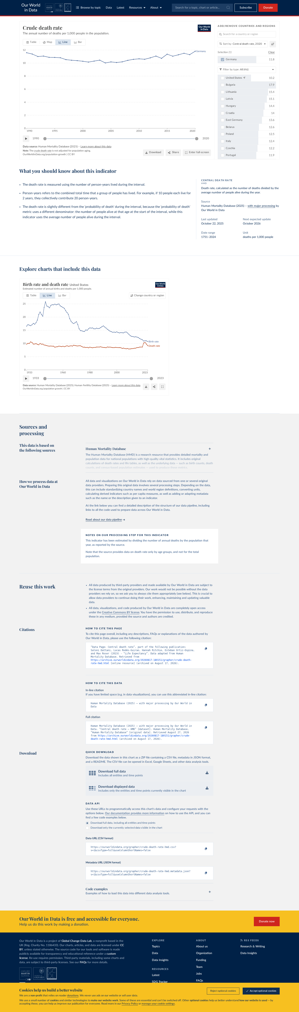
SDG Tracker (160, 981)
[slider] (45, 139)
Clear (271, 52)
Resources (135, 7)
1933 (36, 378)
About (154, 7)
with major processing (261, 206)
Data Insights (160, 960)
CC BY (71, 154)
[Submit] (228, 7)
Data (109, 7)
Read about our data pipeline (104, 519)
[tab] (31, 42)
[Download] (146, 386)
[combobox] (202, 8)
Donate (268, 7)
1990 (36, 138)
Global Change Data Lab (76, 941)
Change (149, 295)
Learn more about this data (96, 146)
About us (202, 946)
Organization (204, 953)
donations (73, 995)
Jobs (199, 973)
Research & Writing (252, 946)
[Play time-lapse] (26, 138)
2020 (206, 138)
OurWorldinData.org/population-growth (44, 154)
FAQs (83, 962)
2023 (160, 378)
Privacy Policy (130, 1003)
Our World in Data (30, 7)
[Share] (154, 386)
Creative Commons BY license (120, 612)
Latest (120, 7)
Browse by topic (91, 7)
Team (199, 967)
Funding (201, 960)
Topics (156, 946)
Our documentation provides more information (134, 813)
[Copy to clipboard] (201, 649)
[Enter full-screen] (162, 386)
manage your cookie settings (158, 1003)
